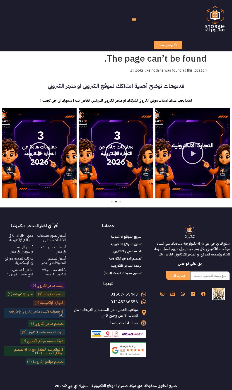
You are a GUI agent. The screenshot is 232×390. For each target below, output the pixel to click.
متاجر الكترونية (50, 294)
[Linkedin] (193, 294)
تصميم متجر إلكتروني (46, 323)
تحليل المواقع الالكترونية (126, 244)
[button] (134, 19)
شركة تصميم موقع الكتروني (42, 341)
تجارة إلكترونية (20, 294)
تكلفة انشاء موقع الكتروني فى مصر (54, 272)
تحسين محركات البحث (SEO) (123, 273)
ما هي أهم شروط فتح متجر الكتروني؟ (20, 272)
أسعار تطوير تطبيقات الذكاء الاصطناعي (51, 238)
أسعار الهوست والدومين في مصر (21, 249)
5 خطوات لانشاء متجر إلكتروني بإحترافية (36, 313)
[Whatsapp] (182, 294)
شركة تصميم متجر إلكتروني (42, 332)
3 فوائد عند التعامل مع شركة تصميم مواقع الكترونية (38, 351)
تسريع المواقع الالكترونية (126, 236)
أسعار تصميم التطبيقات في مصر (54, 260)
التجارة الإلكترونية (48, 303)
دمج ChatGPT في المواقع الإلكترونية (21, 238)
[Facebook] (203, 294)
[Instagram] (162, 294)
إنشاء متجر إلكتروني (47, 285)
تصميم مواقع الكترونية (45, 362)
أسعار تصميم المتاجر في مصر (52, 249)
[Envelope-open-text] (172, 294)
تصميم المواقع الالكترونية (125, 258)
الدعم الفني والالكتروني (127, 251)
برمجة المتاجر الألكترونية (126, 265)
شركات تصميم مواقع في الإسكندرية (19, 260)
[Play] (192, 153)
